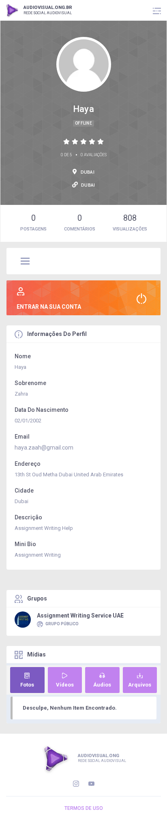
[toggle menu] (25, 262)
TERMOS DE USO (83, 808)
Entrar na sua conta (49, 306)
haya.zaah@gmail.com (44, 447)
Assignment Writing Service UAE (80, 615)
